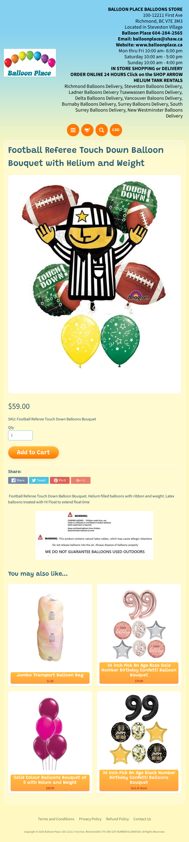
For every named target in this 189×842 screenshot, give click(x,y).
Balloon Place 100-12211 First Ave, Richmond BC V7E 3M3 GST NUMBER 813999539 (93, 832)
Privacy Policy (90, 819)
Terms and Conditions (56, 819)
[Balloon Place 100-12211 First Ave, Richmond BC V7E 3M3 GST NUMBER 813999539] (30, 63)
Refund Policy (117, 819)
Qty (11, 427)
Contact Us (142, 819)
